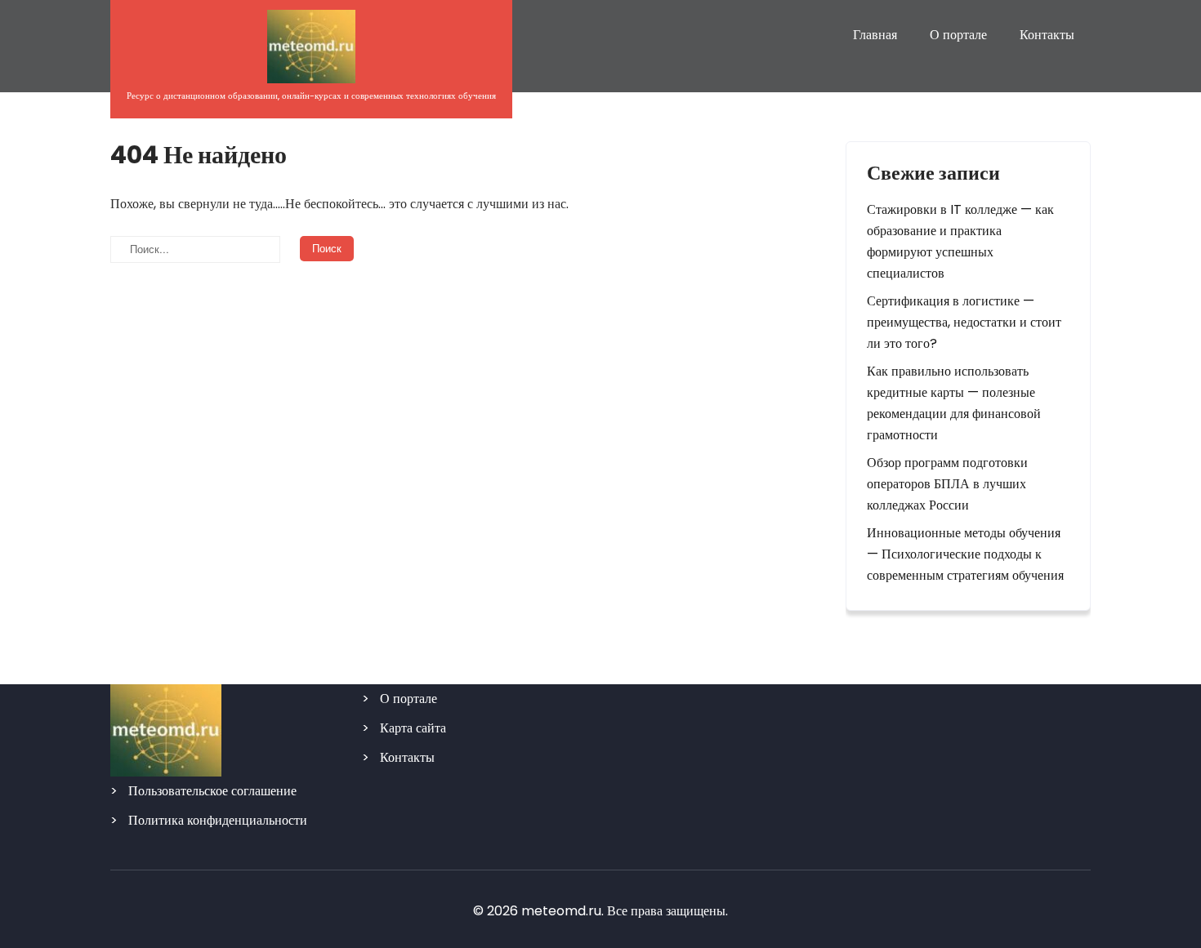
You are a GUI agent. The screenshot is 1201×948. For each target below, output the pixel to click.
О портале (958, 34)
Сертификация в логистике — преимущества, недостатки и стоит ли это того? (964, 322)
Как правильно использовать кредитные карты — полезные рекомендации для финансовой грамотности (954, 403)
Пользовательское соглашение (212, 790)
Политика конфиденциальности (217, 820)
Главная (875, 34)
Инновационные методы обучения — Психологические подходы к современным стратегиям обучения (965, 554)
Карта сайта (413, 728)
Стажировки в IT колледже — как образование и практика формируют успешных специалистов (960, 241)
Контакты (1047, 34)
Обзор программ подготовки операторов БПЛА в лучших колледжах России (947, 483)
